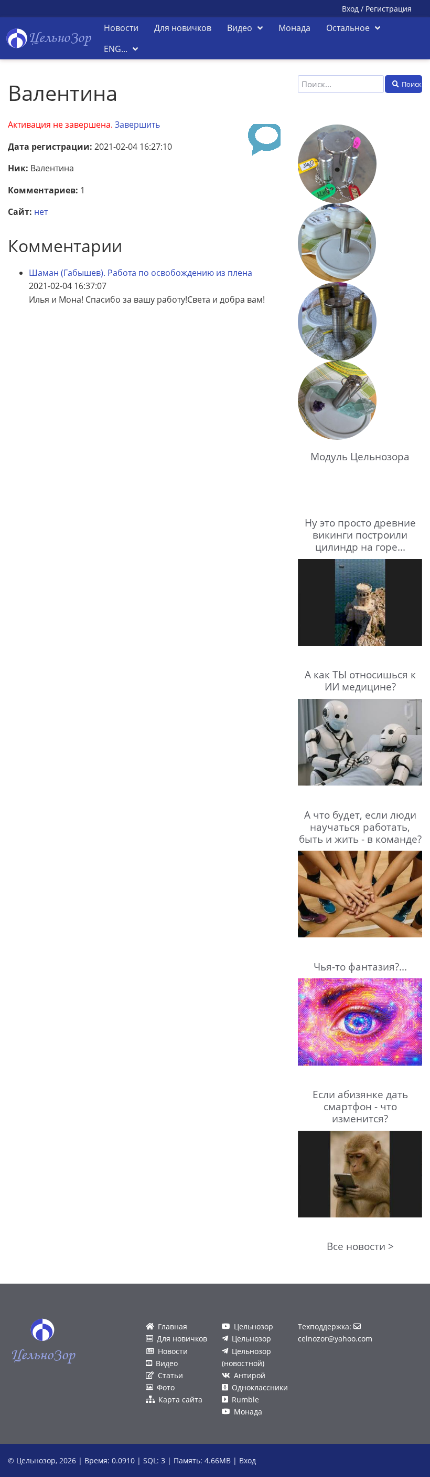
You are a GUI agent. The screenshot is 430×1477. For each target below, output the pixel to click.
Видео (167, 1363)
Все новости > (360, 1246)
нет (41, 212)
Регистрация (389, 9)
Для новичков (182, 1339)
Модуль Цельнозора (360, 456)
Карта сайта (180, 1399)
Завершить (137, 124)
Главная (172, 1326)
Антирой (249, 1375)
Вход (350, 9)
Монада (248, 1412)
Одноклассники (260, 1387)
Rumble (245, 1399)
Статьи (170, 1375)
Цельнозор (253, 1326)
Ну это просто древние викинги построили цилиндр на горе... (360, 534)
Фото (166, 1387)
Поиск (412, 84)
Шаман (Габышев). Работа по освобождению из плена (140, 272)
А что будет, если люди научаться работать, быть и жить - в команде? (360, 827)
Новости (173, 1351)
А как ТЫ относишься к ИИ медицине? (360, 680)
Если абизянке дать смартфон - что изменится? (360, 1106)
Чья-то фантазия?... (360, 966)
